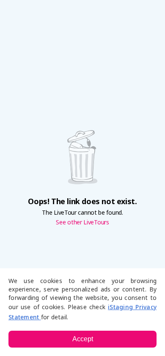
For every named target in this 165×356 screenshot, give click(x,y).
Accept (82, 339)
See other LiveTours (82, 222)
